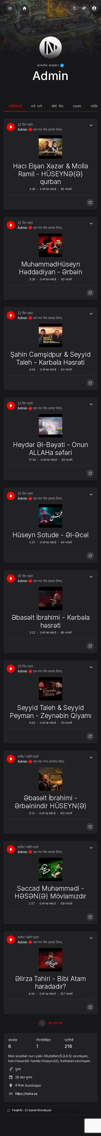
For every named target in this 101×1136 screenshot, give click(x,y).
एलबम (77, 106)
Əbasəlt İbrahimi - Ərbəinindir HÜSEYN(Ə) (51, 802)
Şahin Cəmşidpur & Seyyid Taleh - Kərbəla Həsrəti (50, 358)
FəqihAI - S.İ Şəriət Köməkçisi (31, 1110)
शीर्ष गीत (57, 106)
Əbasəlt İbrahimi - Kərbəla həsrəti (51, 621)
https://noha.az (26, 1094)
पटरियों (69, 1043)
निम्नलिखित (43, 1043)
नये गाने (36, 106)
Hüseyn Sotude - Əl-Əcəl (50, 535)
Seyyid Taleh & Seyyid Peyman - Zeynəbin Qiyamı (50, 712)
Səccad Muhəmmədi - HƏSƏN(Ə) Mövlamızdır (50, 892)
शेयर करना (90, 202)
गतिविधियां (15, 106)
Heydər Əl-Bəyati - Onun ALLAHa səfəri (50, 449)
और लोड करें (55, 1023)
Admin (23, 129)
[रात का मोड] (74, 8)
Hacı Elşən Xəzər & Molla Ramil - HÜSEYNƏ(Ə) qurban (50, 174)
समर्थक (12, 1043)
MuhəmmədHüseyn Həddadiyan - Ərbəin (50, 268)
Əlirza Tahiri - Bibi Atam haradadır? (50, 983)
